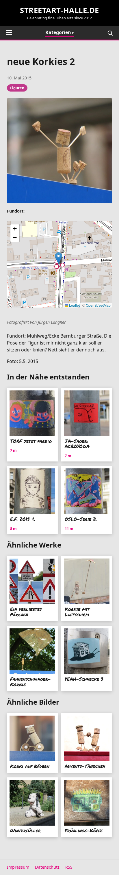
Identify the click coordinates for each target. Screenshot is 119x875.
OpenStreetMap (98, 305)
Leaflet (74, 305)
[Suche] (110, 33)
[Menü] (9, 32)
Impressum (18, 867)
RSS (68, 867)
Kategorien (58, 32)
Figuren (17, 87)
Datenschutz (47, 867)
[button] (58, 258)
